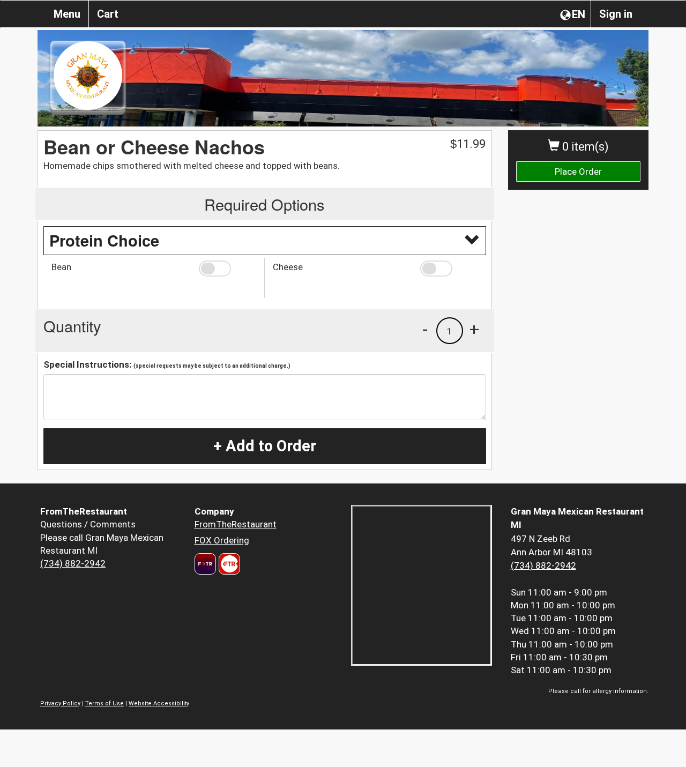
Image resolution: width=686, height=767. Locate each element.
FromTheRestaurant (236, 524)
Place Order (578, 171)
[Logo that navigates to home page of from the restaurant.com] (205, 564)
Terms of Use (104, 703)
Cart (107, 14)
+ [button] (474, 329)
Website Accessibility (159, 703)
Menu (67, 14)
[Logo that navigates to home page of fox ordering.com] (228, 564)
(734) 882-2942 (73, 563)
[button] (227, 268)
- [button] (425, 329)
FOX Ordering (222, 540)
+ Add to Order (264, 446)
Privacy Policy (60, 703)
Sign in (615, 14)
